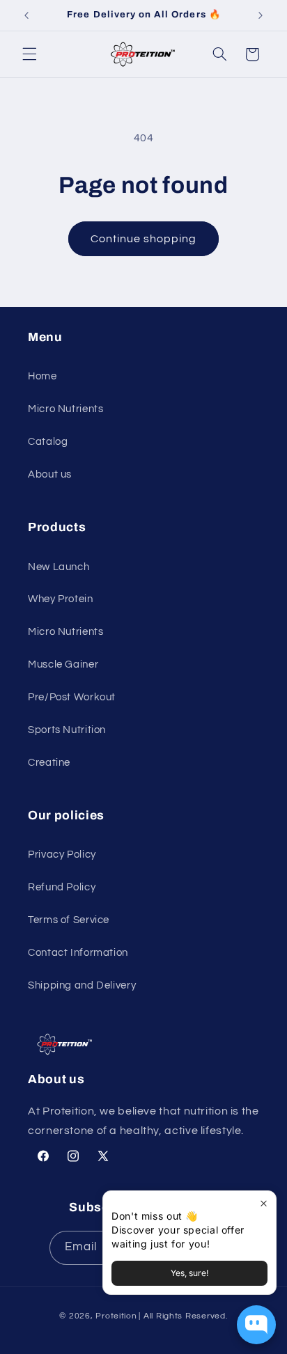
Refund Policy (61, 887)
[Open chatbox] (256, 1324)
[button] (29, 54)
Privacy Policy (62, 854)
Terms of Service (68, 920)
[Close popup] (264, 1203)
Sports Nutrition (67, 730)
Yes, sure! (189, 1273)
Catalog (48, 441)
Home (42, 376)
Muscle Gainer (63, 664)
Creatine (49, 762)
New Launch (58, 567)
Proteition (116, 1316)
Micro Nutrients (65, 409)
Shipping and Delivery (82, 985)
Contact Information (78, 952)
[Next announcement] (260, 15)
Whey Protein (60, 599)
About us (50, 474)
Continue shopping (144, 238)
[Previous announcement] (26, 15)
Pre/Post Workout (72, 697)
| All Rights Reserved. (183, 1316)
